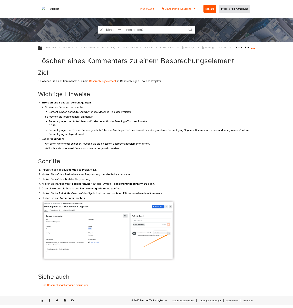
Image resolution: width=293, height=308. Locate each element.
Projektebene (167, 47)
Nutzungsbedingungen (210, 300)
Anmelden (248, 300)
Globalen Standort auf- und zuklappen (253, 47)
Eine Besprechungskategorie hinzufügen (65, 285)
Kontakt (210, 8)
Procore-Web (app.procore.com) (98, 47)
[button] (190, 29)
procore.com (147, 8)
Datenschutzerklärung (183, 300)
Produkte (68, 47)
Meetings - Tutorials (215, 47)
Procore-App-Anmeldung (234, 8)
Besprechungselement (102, 81)
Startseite (51, 47)
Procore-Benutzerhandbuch (138, 47)
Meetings (189, 47)
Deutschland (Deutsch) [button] (177, 8)
